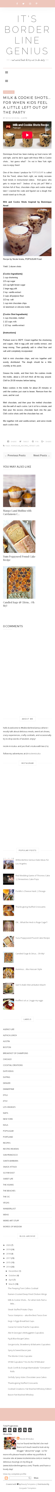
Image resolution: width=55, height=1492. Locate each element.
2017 (8, 1258)
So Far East (9, 1172)
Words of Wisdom (12, 1226)
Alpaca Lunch (10, 1035)
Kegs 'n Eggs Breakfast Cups (21, 1321)
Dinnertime (8, 1089)
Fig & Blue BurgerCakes (18, 1338)
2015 (8, 1262)
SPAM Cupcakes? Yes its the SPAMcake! (26, 1361)
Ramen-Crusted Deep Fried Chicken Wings (27, 1294)
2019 (8, 1249)
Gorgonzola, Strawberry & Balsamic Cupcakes (29, 1344)
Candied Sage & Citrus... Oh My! (18, 604)
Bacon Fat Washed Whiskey (21, 1394)
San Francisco (10, 1154)
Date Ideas (8, 1071)
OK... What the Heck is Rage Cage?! (31, 922)
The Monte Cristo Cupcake (20, 1356)
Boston (7, 1047)
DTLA (5, 1095)
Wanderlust (9, 1208)
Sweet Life (34, 446)
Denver (6, 1083)
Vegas (6, 1202)
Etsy (5, 1101)
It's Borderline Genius (27, 34)
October (12, 1275)
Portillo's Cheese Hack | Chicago (31, 891)
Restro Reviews (11, 1148)
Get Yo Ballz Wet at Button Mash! (31, 984)
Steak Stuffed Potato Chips (20, 1309)
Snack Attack (10, 1166)
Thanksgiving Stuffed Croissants (31, 906)
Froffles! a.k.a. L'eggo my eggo (29, 1000)
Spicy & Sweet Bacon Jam (19, 1350)
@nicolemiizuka (33, 753)
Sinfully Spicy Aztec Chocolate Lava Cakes (27, 1377)
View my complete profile (14, 1474)
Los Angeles (9, 1107)
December (13, 1271)
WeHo (6, 1214)
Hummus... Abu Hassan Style (29, 969)
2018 (8, 1253)
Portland (8, 1136)
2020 (8, 1245)
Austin (6, 1041)
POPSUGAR (8, 92)
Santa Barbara (10, 1160)
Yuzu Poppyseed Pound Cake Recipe (19, 558)
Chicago (7, 1059)
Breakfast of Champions (15, 1053)
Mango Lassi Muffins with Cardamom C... (17, 512)
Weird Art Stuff (11, 1220)
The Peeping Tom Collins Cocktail (23, 1288)
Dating (6, 1077)
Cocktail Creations (13, 1065)
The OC (6, 1196)
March (12, 1284)
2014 (8, 1266)
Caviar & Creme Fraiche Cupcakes (23, 1327)
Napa (5, 1113)
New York (8, 1119)
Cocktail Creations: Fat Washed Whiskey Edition (30, 1388)
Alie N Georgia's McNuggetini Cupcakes (26, 1332)
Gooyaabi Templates (27, 1488)
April (11, 1279)
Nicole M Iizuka (13, 118)
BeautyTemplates (28, 1484)
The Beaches (9, 1190)
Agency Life (8, 1029)
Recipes (24, 446)
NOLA (5, 1125)
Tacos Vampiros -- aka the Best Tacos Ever (27, 1315)
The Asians (8, 1184)
